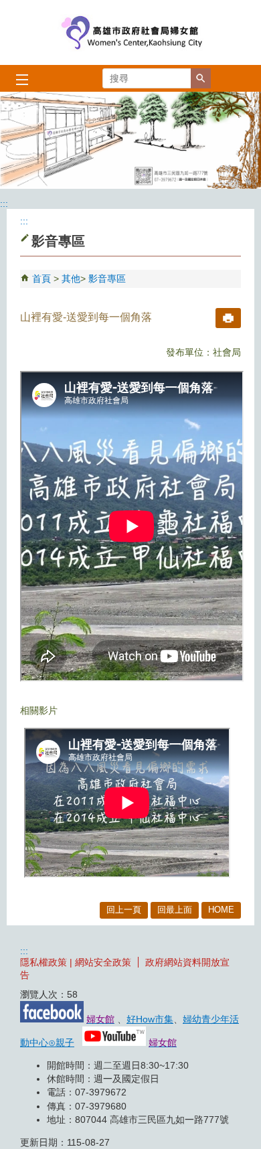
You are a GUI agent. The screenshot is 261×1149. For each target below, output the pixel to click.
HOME (221, 910)
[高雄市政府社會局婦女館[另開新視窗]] (130, 140)
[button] (201, 78)
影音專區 (107, 278)
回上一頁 (123, 910)
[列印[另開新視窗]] (228, 318)
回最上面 (174, 910)
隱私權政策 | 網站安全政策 (75, 962)
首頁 (41, 278)
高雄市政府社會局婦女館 (130, 32)
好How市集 (149, 1019)
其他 (71, 278)
